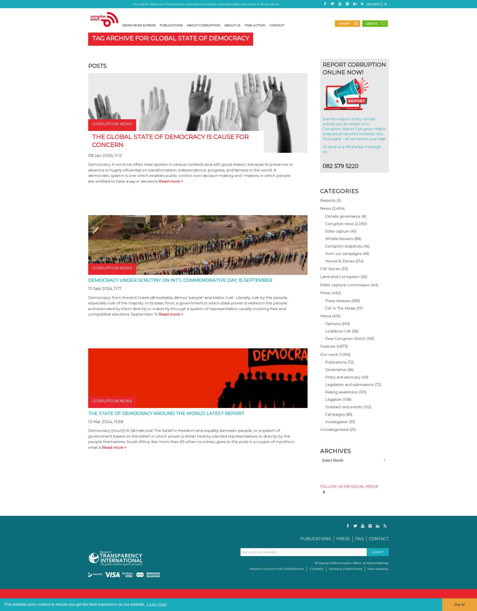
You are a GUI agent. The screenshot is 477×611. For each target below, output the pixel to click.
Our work (329, 354)
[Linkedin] (354, 3)
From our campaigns (343, 253)
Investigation (336, 422)
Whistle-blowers (339, 239)
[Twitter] (332, 3)
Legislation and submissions (349, 384)
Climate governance (342, 216)
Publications (335, 362)
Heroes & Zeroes (340, 261)
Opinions (332, 324)
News (325, 208)
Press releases (337, 301)
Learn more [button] (157, 604)
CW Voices (330, 268)
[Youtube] (340, 3)
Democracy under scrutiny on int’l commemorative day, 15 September (180, 280)
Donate (372, 23)
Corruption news (339, 224)
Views (325, 316)
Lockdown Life (338, 331)
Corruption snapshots (343, 246)
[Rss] (362, 3)
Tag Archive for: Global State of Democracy (170, 38)
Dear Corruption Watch (345, 338)
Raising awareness (341, 392)
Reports (327, 200)
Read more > (171, 181)
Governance (335, 369)
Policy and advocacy (342, 377)
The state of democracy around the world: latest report (166, 413)
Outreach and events (343, 407)
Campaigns (335, 414)
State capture (337, 231)
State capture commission (345, 285)
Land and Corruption (339, 276)
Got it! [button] (459, 605)
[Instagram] (347, 3)
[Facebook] (325, 3)
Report (344, 23)
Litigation (333, 399)
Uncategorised (334, 429)
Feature (327, 346)
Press (325, 292)
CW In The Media (340, 308)
